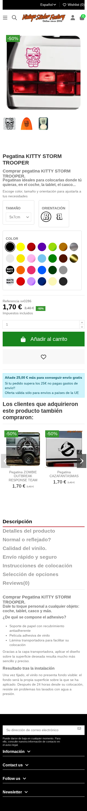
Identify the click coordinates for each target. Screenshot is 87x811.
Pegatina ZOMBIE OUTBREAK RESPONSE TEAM (23, 476)
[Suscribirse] (79, 728)
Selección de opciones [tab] (30, 574)
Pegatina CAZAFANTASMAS (64, 474)
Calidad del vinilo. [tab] (25, 548)
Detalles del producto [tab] (29, 531)
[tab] (44, 584)
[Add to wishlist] (44, 356)
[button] (5, 461)
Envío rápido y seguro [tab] (30, 557)
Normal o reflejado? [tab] (27, 539)
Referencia (11, 301)
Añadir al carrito (48, 339)
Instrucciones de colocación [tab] (37, 565)
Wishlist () (76, 5)
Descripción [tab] (17, 521)
